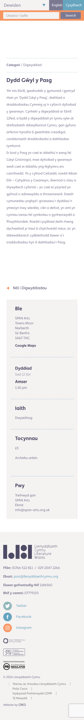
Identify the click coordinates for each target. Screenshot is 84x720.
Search (70, 15)
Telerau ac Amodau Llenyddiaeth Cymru (39, 684)
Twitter (20, 606)
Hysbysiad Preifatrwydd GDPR (32, 693)
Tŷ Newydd (19, 698)
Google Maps (25, 346)
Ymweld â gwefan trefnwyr (33, 260)
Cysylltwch (74, 5)
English (57, 5)
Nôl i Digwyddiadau (30, 288)
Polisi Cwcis (19, 689)
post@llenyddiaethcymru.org (36, 576)
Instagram (23, 628)
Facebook (23, 617)
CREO (22, 705)
